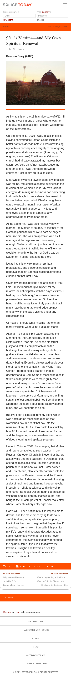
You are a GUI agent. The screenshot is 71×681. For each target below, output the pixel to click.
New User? (8, 20)
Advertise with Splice (36, 630)
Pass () (44, 12)
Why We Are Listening (13, 577)
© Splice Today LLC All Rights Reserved (36, 672)
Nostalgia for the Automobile (54, 585)
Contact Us (36, 621)
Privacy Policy (36, 655)
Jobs (36, 638)
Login (17, 612)
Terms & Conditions (37, 663)
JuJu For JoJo (9, 581)
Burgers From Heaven (13, 585)
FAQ (36, 647)
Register (7, 612)
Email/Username (11, 12)
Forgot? (46, 12)
